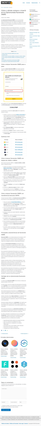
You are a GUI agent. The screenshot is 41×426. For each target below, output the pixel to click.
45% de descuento (18, 144)
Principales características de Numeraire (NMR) (10, 60)
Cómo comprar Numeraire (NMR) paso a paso (10, 53)
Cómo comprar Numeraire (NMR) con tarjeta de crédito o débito (13, 56)
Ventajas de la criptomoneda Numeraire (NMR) (10, 61)
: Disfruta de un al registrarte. (35, 16)
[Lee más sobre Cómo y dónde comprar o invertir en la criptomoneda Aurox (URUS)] (5, 343)
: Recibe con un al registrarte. (35, 24)
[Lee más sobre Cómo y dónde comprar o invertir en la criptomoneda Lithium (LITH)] (14, 364)
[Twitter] (3, 330)
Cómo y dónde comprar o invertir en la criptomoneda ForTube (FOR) (4, 372)
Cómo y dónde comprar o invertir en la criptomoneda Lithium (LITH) (14, 372)
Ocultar (15, 51)
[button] (39, 2)
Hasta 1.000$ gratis (19, 149)
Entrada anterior (4, 333)
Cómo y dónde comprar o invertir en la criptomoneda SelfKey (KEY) (23, 372)
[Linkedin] (5, 330)
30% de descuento (18, 152)
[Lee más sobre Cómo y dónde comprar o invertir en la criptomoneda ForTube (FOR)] (5, 364)
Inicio (2, 7)
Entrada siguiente (24, 333)
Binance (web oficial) (21, 114)
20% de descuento (18, 142)
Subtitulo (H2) (4, 54)
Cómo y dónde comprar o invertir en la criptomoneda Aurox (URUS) (4, 351)
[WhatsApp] (7, 330)
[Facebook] (1, 330)
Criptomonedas (6, 7)
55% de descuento (18, 147)
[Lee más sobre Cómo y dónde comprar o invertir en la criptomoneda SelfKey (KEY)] (24, 364)
